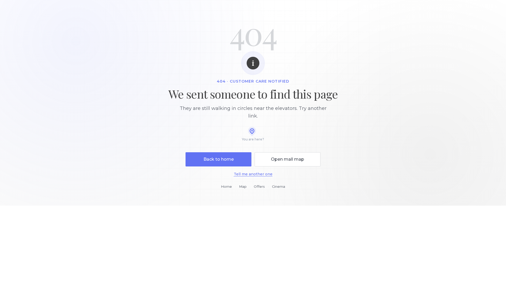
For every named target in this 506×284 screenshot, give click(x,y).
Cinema (278, 186)
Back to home (218, 159)
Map (243, 186)
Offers (259, 186)
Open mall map (287, 159)
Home (226, 186)
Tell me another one (253, 174)
